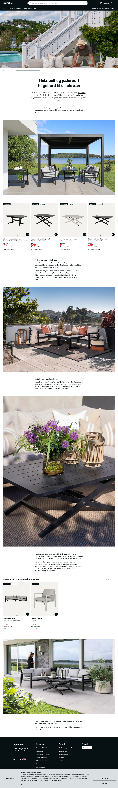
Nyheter (25, 8)
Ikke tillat (104, 783)
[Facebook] (17, 759)
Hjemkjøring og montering (43, 754)
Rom (4, 8)
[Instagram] (14, 759)
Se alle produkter (110, 580)
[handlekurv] (111, 3)
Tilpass (104, 778)
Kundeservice (39, 751)
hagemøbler (39, 571)
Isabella (38, 382)
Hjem (4, 70)
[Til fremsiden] (8, 3)
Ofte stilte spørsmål (41, 757)
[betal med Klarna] (24, 759)
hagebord (81, 92)
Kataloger (62, 757)
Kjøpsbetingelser (40, 767)
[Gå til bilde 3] (17, 235)
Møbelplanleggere (104, 8)
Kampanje (18, 8)
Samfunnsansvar (63, 754)
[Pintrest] (20, 759)
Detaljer (23, 785)
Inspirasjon (112, 8)
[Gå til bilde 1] (100, 235)
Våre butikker (94, 8)
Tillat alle (104, 773)
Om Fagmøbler (63, 751)
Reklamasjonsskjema (41, 760)
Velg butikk (86, 747)
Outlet (34, 8)
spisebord (48, 267)
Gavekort (38, 764)
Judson (48, 277)
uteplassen (39, 277)
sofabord (58, 267)
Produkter (10, 8)
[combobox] (58, 3)
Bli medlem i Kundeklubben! (43, 748)
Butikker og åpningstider (66, 748)
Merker (30, 8)
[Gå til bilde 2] (16, 235)
